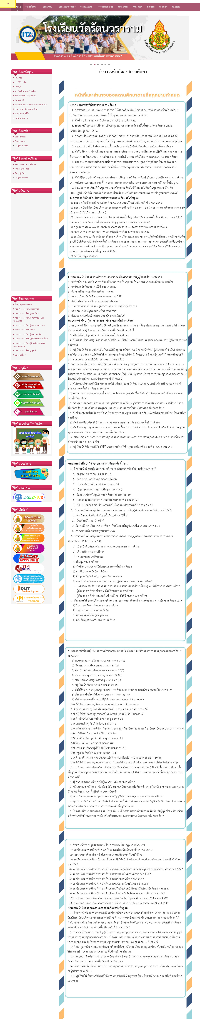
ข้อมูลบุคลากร (86, 7)
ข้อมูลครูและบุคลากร (23, 304)
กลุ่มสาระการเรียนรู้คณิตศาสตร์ (27, 309)
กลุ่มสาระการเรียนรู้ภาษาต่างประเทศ (30, 325)
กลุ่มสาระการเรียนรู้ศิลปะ (25, 330)
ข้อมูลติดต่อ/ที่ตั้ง (22, 113)
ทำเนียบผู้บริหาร (22, 169)
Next (192, 37)
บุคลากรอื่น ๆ (20, 355)
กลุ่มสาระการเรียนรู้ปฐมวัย (25, 350)
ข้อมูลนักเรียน (20, 137)
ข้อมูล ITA (163, 7)
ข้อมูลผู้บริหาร (20, 173)
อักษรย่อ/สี (19, 100)
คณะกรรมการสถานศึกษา (25, 164)
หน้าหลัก (17, 7)
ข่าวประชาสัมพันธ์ (105, 7)
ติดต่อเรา (176, 7)
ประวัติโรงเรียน (21, 82)
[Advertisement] (31, 242)
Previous (7, 37)
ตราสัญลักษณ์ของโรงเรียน (25, 91)
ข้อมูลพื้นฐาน (31, 7)
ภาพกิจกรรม (123, 7)
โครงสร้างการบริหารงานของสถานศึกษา (31, 105)
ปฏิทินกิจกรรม (22, 118)
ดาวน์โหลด (137, 7)
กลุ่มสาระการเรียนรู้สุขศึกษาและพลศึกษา (31, 338)
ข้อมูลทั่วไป (48, 7)
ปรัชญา (18, 87)
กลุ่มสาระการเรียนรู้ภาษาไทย (27, 313)
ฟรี (8, 4)
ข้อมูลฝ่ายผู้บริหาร (66, 7)
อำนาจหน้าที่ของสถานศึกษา (26, 109)
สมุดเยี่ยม (151, 7)
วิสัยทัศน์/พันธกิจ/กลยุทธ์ (25, 95)
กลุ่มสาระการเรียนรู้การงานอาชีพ (28, 334)
